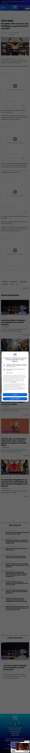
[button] (15, 373)
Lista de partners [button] (13, 382)
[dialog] (15, 376)
